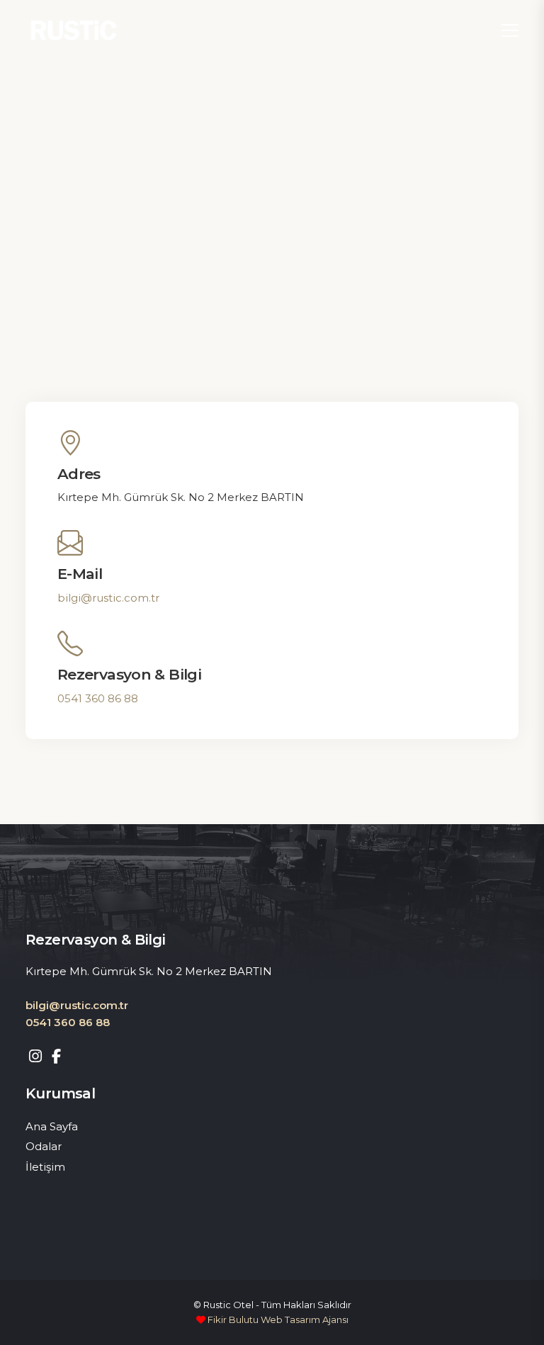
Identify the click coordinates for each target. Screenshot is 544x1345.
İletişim (45, 1167)
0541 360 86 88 (97, 698)
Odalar (44, 1146)
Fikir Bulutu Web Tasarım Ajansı (276, 1319)
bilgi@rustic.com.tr (108, 597)
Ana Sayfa (52, 1126)
